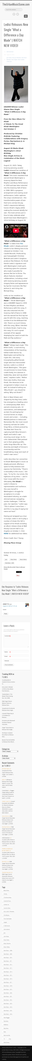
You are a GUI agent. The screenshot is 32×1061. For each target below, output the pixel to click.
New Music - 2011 (8, 961)
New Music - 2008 (8, 950)
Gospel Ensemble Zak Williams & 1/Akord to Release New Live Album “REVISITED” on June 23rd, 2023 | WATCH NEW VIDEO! (8, 807)
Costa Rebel (5, 790)
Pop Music (6, 1021)
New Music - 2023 (8, 1003)
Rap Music (6, 1028)
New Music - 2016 (8, 979)
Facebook (14, 14)
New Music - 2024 (8, 1007)
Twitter (17, 14)
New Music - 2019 (8, 989)
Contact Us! (6, 904)
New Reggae (7, 1017)
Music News (14, 559)
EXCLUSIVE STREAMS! (9, 911)
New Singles (14, 59)
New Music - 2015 (8, 975)
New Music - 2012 (8, 964)
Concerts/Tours (7, 901)
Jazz (6, 559)
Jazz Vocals (9, 57)
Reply (5, 613)
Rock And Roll (7, 1035)
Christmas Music (7, 897)
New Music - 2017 (8, 982)
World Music (6, 1042)
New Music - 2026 (8, 1014)
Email (8, 656)
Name (8, 652)
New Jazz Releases (16, 57)
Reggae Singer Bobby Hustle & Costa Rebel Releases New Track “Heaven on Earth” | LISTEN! (8, 794)
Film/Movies (6, 915)
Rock (5, 1032)
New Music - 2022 (8, 1000)
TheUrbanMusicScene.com (16, 4)
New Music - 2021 (8, 996)
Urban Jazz (9, 61)
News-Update (21, 59)
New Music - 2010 (8, 957)
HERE (6, 533)
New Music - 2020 (8, 993)
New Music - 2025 (9, 563)
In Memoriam (7, 926)
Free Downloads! (8, 918)
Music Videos (23, 559)
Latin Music (6, 936)
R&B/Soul (6, 1024)
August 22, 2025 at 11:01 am (10, 606)
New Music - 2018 (8, 986)
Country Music (7, 908)
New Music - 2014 (8, 972)
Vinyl (10, 1039)
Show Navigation (26, 16)
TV (4, 1039)
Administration (10, 51)
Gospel (5, 922)
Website (7, 661)
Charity (5, 894)
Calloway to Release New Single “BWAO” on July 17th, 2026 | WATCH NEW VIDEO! (7, 783)
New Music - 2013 (8, 968)
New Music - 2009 (8, 954)
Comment (8, 636)
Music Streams (7, 943)
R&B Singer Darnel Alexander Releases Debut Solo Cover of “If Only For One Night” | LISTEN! (8, 819)
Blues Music (6, 890)
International (7, 929)
